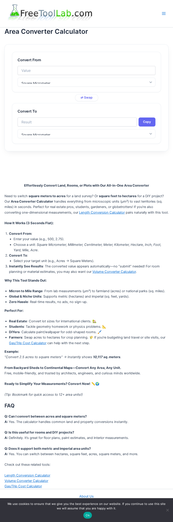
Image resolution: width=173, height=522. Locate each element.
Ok (88, 515)
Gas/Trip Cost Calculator (27, 343)
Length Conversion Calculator (102, 212)
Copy (147, 122)
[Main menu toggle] (163, 13)
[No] (167, 510)
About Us (86, 496)
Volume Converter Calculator (114, 272)
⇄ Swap (87, 97)
